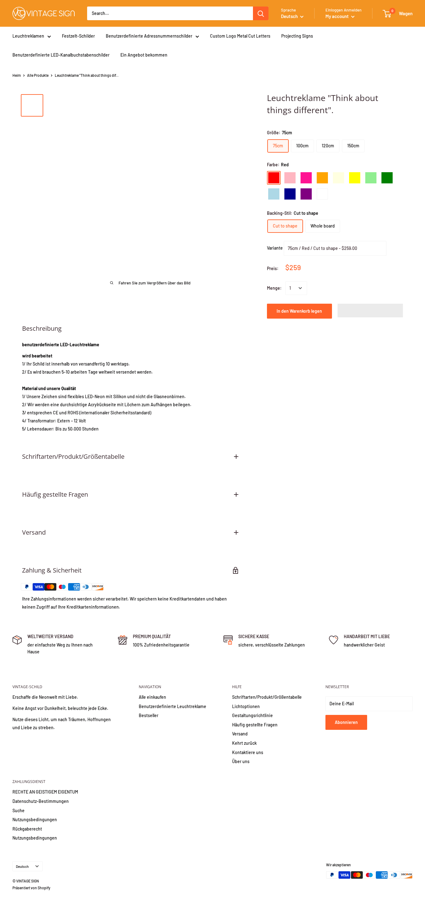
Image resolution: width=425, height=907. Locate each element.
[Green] (387, 177)
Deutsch (22, 866)
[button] (370, 310)
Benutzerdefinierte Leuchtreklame (172, 706)
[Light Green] (370, 177)
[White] (322, 194)
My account (337, 16)
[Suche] (261, 13)
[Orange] (322, 177)
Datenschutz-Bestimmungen (40, 801)
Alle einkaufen (152, 697)
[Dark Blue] (290, 194)
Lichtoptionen (246, 706)
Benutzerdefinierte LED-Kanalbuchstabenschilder (61, 55)
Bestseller (148, 715)
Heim (16, 75)
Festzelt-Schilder (78, 36)
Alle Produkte (38, 75)
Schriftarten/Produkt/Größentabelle (267, 697)
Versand (240, 733)
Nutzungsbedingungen (34, 819)
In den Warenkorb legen (299, 311)
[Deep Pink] (306, 177)
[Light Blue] (273, 194)
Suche (18, 810)
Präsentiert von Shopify (31, 888)
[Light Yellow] (338, 177)
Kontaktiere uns (247, 752)
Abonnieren (346, 722)
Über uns (241, 761)
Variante (275, 248)
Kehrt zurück (244, 743)
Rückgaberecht (27, 828)
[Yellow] (354, 177)
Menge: (274, 288)
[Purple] (306, 194)
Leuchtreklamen (28, 36)
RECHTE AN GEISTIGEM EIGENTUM (45, 791)
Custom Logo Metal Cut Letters (240, 36)
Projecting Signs (297, 36)
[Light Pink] (290, 177)
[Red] (273, 177)
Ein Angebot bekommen (143, 55)
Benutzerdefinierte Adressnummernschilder (149, 36)
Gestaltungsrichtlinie (252, 715)
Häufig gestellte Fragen (255, 724)
